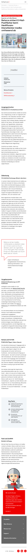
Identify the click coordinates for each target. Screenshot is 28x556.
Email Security (7, 93)
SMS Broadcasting (8, 95)
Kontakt (8, 511)
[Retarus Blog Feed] (25, 551)
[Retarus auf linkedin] (22, 551)
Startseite (4, 5)
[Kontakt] (18, 551)
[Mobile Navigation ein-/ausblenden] (25, 2)
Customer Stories (12, 5)
